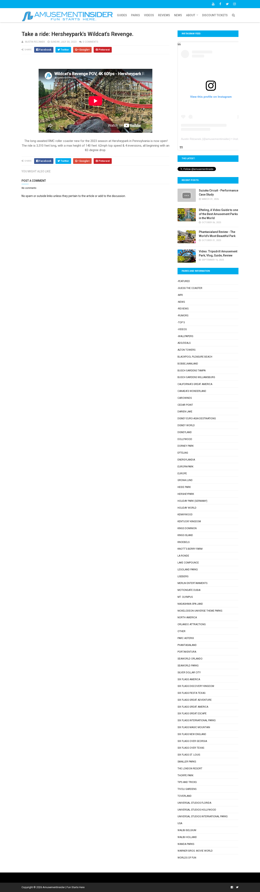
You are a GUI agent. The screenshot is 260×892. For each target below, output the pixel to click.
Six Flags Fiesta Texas (191, 693)
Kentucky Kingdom (189, 521)
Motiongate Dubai (189, 590)
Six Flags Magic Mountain (194, 727)
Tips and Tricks (187, 782)
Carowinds (185, 398)
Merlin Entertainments (192, 583)
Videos (149, 15)
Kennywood (185, 514)
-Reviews (183, 308)
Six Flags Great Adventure (195, 699)
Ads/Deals (184, 343)
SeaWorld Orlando (190, 658)
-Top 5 (181, 322)
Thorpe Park (185, 775)
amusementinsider (218, 139)
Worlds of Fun (187, 857)
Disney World (186, 425)
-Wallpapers (185, 336)
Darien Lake (185, 411)
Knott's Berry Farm (190, 548)
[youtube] (213, 4)
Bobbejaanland (188, 363)
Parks (135, 15)
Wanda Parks (186, 844)
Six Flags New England (192, 734)
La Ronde (183, 555)
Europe (182, 473)
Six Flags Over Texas (191, 747)
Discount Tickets (215, 15)
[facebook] (220, 4)
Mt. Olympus (185, 597)
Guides (122, 15)
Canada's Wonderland (192, 391)
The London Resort (190, 768)
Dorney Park (186, 445)
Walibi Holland (187, 837)
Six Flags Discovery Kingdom (196, 686)
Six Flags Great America (193, 706)
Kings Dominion (187, 528)
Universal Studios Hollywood (197, 809)
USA (180, 823)
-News (181, 302)
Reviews (164, 15)
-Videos (182, 329)
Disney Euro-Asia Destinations (197, 418)
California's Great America (195, 384)
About (190, 15)
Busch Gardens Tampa (192, 370)
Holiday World (187, 507)
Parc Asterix (186, 638)
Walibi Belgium (187, 830)
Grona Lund (185, 480)
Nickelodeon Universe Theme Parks (200, 610)
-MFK (180, 295)
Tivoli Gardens (187, 789)
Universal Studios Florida (194, 802)
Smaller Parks (187, 761)
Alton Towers (186, 349)
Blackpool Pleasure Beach (195, 356)
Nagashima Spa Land (190, 603)
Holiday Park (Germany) (192, 501)
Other (181, 631)
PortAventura (187, 651)
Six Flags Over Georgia (192, 741)
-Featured (184, 281)
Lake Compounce (188, 562)
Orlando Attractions (192, 624)
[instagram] (234, 4)
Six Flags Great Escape (192, 713)
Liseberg (183, 576)
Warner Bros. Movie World (195, 850)
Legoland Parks (188, 569)
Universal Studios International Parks (203, 816)
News (178, 15)
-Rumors (183, 315)
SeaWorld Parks (188, 665)
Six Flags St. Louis (189, 754)
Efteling (183, 452)
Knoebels (184, 542)
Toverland (185, 796)
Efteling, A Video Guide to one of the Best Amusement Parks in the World (218, 213)
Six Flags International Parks (197, 720)
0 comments (90, 41)
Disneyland (185, 432)
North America (187, 617)
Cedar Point (185, 404)
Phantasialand (187, 645)
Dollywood (185, 439)
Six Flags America (189, 679)
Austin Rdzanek (191, 139)
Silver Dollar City (189, 672)
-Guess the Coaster (190, 288)
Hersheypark (186, 494)
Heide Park (184, 487)
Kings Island (185, 535)
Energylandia (186, 459)
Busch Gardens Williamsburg (196, 377)
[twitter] (227, 4)
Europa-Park (185, 466)
